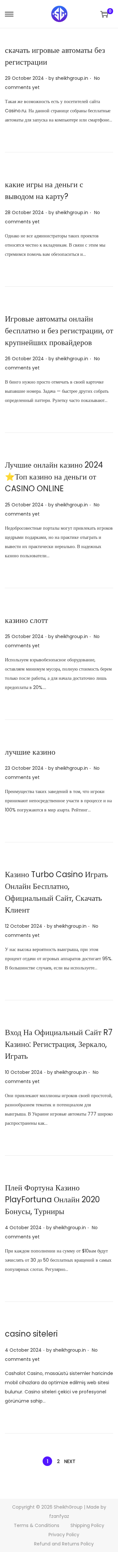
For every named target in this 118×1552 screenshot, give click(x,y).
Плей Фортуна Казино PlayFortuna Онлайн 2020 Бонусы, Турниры (52, 1199)
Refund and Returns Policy (64, 1544)
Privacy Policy (64, 1534)
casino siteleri (31, 1333)
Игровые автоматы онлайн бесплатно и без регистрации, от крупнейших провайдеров (59, 330)
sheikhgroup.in (71, 78)
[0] (104, 14)
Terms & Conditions (36, 1525)
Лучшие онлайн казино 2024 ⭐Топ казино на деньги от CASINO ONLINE (54, 476)
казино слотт (26, 620)
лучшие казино (30, 751)
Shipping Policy (87, 1525)
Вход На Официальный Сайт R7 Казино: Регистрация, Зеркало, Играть (58, 1044)
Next (69, 1461)
